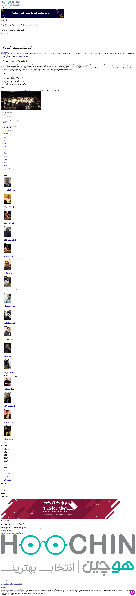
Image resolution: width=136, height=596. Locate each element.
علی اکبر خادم (9, 223)
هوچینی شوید (4, 19)
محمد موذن (8, 439)
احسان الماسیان (10, 306)
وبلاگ (15, 584)
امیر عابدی (8, 356)
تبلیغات (12, 584)
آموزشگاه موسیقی (20, 56)
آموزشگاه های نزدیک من (7, 8)
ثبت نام (2, 20)
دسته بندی (3, 22)
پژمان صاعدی (9, 256)
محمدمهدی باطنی (11, 289)
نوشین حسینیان (10, 240)
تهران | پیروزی (4, 52)
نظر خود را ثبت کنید (6, 530)
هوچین (26, 56)
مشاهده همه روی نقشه (7, 533)
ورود (5, 20)
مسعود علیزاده (9, 372)
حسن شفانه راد (10, 190)
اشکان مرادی (9, 389)
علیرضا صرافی (9, 406)
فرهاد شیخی (9, 339)
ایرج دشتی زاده (10, 206)
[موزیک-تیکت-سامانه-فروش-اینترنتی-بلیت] (60, 518)
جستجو (2, 23)
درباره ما (8, 584)
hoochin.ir (19, 584)
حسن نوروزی (9, 422)
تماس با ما (3, 584)
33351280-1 (4, 122)
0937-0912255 (4, 121)
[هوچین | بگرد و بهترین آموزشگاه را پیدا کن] (10, 6)
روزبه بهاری (8, 273)
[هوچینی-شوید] (32, 17)
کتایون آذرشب (9, 323)
